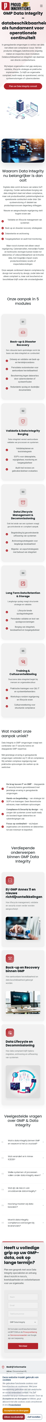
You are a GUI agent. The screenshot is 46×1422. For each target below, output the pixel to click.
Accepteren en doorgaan (16, 1410)
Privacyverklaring (30, 1332)
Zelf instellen (33, 1417)
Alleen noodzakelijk (13, 1417)
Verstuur (23, 1346)
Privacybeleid (14, 1405)
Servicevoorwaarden (18, 1335)
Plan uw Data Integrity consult (23, 86)
